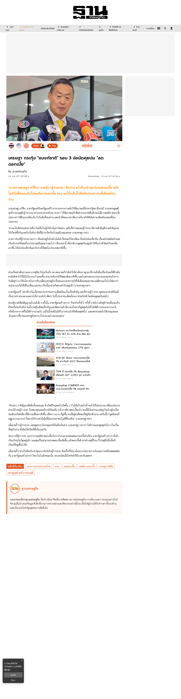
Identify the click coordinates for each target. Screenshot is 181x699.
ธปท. (57, 466)
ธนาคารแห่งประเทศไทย (39, 466)
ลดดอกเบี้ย (69, 466)
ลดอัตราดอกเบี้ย (87, 466)
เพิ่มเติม (7, 669)
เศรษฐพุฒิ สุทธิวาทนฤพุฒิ (20, 472)
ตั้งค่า (13, 680)
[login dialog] (171, 28)
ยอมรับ (13, 675)
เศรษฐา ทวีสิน (106, 466)
